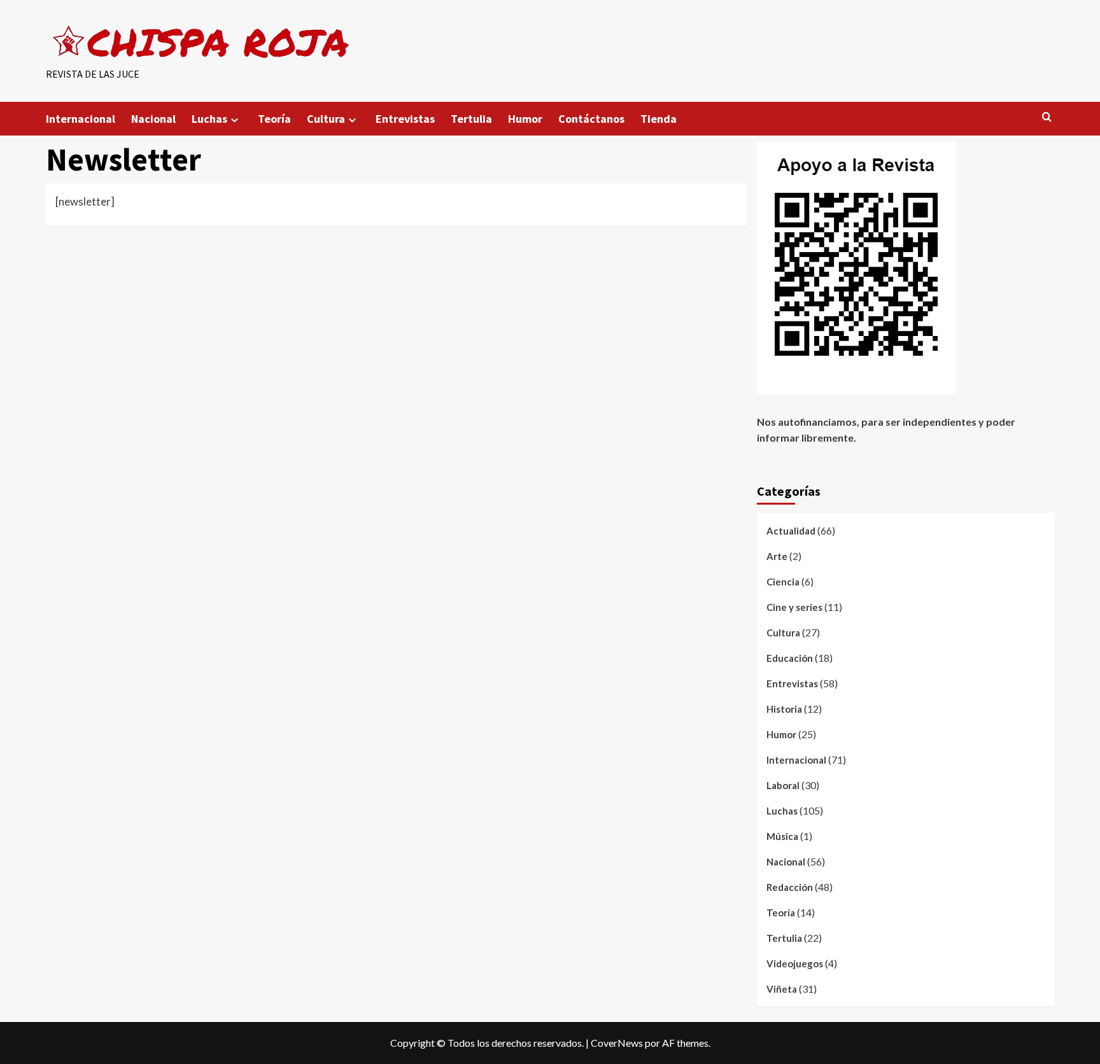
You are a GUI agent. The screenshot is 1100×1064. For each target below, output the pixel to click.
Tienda (658, 118)
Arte (776, 556)
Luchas (209, 118)
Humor (525, 118)
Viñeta (781, 989)
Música (782, 836)
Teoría (274, 118)
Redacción (789, 887)
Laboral (783, 785)
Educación (789, 658)
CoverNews (617, 1043)
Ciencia (783, 581)
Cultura (326, 118)
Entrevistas (405, 118)
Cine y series (794, 607)
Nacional (153, 118)
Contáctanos (591, 118)
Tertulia (471, 118)
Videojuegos (794, 963)
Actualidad (790, 530)
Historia (784, 709)
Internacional (80, 118)
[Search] (1047, 117)
